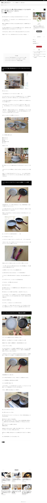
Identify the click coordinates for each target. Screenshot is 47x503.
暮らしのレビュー (6, 2)
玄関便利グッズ (36, 43)
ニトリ (6, 12)
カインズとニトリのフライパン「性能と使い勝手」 (14, 60)
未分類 (35, 41)
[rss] (43, 0)
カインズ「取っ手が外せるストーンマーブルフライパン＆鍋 (16, 57)
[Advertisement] (16, 44)
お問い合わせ (39, 31)
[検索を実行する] (45, 9)
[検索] (45, 0)
